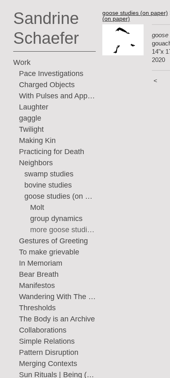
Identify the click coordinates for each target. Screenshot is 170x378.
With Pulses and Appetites (57, 96)
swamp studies (48, 174)
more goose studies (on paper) (63, 230)
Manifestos (37, 285)
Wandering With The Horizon (57, 296)
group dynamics (56, 218)
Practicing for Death (51, 151)
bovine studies (48, 185)
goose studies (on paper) (60, 196)
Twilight (31, 129)
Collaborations (42, 330)
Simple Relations (47, 341)
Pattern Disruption (48, 352)
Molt (37, 207)
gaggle (30, 118)
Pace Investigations (51, 73)
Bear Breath (39, 274)
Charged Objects (47, 85)
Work (22, 62)
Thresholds (37, 308)
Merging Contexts (48, 363)
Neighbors (36, 163)
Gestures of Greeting (53, 241)
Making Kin (37, 140)
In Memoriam (40, 263)
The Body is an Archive (57, 319)
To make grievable (49, 252)
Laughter (33, 107)
